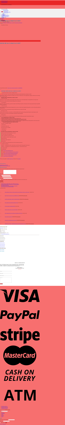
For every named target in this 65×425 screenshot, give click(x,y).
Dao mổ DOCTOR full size (4, 185)
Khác (3, 13)
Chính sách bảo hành (2, 237)
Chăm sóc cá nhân (5, 9)
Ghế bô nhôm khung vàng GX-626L (5, 165)
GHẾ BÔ (8, 158)
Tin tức (2, 16)
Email (1, 176)
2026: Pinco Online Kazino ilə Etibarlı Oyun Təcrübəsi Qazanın (10, 184)
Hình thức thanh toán (2, 245)
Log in (6, 422)
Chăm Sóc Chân (6, 10)
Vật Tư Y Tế (4, 17)
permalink (19, 158)
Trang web (1, 178)
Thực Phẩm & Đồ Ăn (5, 16)
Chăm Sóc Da (6, 11)
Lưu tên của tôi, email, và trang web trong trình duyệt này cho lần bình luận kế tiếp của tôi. (14, 179)
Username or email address (4, 419)
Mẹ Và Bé (4, 14)
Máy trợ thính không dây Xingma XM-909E (7, 186)
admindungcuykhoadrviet (18, 22)
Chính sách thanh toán (4, 407)
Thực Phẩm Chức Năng (6, 15)
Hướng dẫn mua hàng (4, 2)
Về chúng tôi (3, 413)
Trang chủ (2, 412)
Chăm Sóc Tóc (6, 12)
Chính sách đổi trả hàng (2, 238)
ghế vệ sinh (11, 158)
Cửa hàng (2, 17)
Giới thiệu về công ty (4, 406)
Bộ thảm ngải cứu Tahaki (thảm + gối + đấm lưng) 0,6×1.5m (9, 183)
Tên (0, 175)
